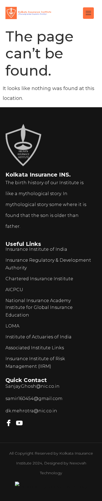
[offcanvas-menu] (88, 13)
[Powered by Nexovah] (51, 486)
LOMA (12, 326)
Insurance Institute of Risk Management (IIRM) (35, 362)
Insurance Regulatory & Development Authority (48, 264)
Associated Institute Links (34, 347)
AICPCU (14, 289)
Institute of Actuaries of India (38, 336)
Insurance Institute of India (36, 249)
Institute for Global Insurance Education (39, 311)
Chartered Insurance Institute (39, 278)
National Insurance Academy (38, 300)
